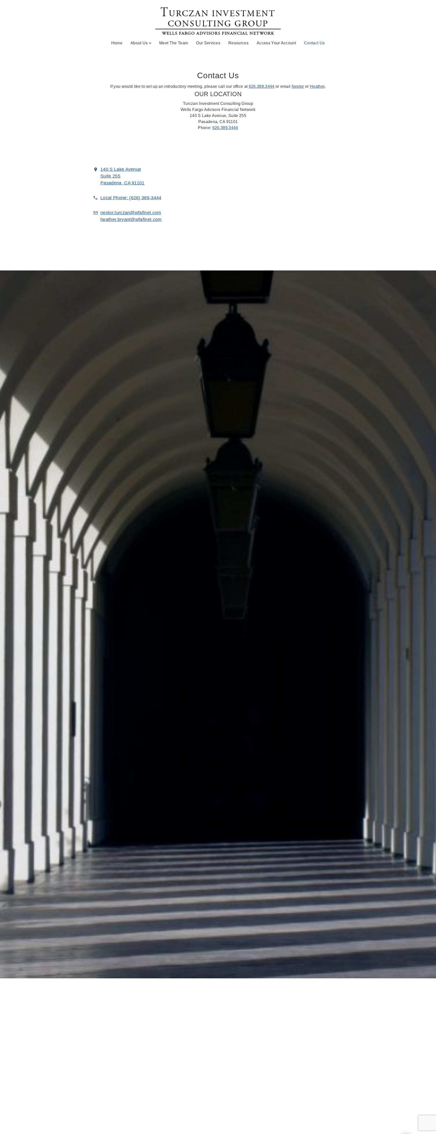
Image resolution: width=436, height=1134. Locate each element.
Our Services (208, 43)
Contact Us (314, 43)
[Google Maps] (302, 200)
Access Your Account (276, 43)
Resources (238, 43)
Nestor (298, 86)
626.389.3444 (262, 86)
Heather (317, 86)
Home (116, 43)
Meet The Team (173, 43)
